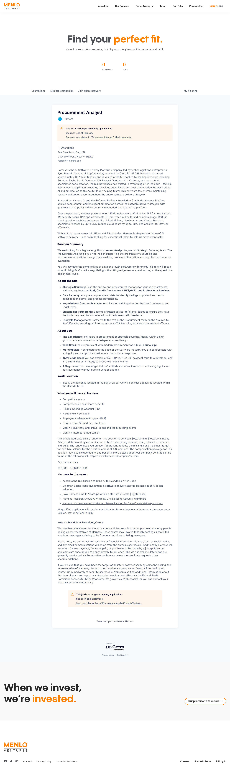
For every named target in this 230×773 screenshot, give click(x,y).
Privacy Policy (44, 762)
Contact (27, 762)
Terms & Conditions (66, 762)
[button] (144, 6)
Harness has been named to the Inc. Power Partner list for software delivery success (112, 503)
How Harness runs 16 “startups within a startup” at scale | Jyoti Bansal (104, 494)
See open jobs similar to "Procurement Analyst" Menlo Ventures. (99, 137)
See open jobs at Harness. (79, 133)
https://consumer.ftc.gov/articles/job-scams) (111, 579)
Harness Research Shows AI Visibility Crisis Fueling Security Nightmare (104, 498)
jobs (38, 90)
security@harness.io (101, 572)
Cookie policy (123, 655)
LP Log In (221, 762)
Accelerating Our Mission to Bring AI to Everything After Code (99, 480)
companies (61, 90)
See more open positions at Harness (115, 621)
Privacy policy (108, 655)
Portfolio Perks (202, 762)
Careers (184, 762)
